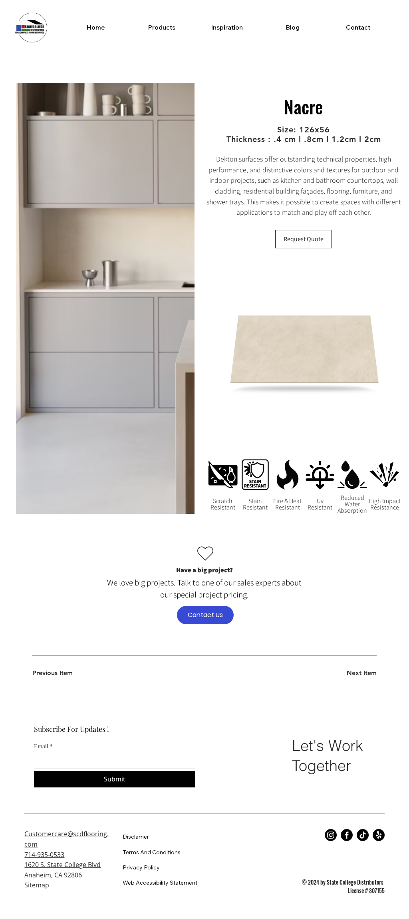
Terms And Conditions (152, 852)
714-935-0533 (44, 854)
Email (43, 746)
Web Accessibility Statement (160, 882)
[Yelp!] (379, 835)
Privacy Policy (141, 867)
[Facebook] (347, 835)
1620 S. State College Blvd (62, 864)
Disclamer (136, 836)
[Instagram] (331, 835)
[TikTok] (363, 835)
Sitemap (36, 885)
